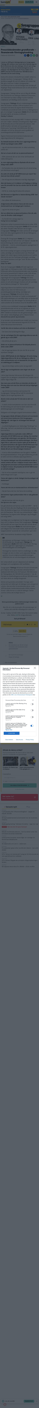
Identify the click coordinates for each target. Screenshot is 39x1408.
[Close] (35, 668)
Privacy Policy (30, 739)
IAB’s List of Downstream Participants (21, 694)
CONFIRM (11, 733)
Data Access (19, 739)
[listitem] (19, 700)
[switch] (32, 704)
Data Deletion (9, 739)
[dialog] (19, 704)
